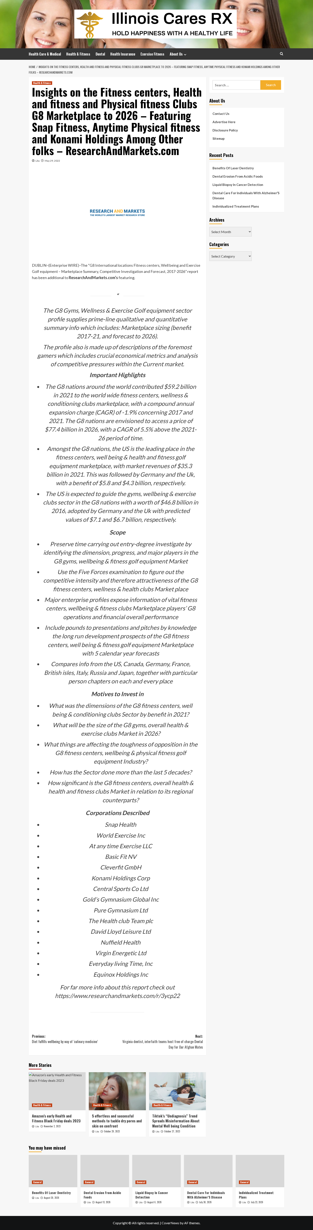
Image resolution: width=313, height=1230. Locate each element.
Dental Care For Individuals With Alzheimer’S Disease (245, 195)
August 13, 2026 (103, 1202)
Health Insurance (122, 54)
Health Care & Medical (45, 54)
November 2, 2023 (52, 1126)
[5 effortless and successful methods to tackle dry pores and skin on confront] (117, 1091)
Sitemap (218, 138)
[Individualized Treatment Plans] (260, 1171)
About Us (176, 54)
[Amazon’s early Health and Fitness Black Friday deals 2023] (57, 1091)
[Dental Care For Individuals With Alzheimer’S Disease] (208, 1171)
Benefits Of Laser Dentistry (233, 168)
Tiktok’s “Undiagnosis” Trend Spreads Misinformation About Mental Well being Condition (176, 1121)
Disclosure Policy (225, 130)
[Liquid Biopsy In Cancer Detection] (156, 1171)
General (37, 1182)
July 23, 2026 (257, 1202)
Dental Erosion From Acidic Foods (237, 176)
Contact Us (220, 113)
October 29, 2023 (112, 1131)
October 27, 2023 (172, 1131)
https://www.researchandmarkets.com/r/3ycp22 (117, 995)
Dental (100, 54)
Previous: (65, 1039)
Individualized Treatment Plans (235, 206)
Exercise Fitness (152, 54)
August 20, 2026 (51, 1197)
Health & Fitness (78, 54)
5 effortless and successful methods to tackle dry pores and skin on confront (117, 1121)
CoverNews (170, 1223)
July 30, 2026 (205, 1202)
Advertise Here (223, 122)
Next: (162, 1042)
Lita (38, 160)
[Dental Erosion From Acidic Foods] (104, 1171)
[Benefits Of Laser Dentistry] (53, 1171)
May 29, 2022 (52, 160)
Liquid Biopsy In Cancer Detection (237, 185)
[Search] (281, 53)
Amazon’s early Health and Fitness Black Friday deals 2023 (56, 1118)
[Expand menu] (185, 54)
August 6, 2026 (154, 1202)
